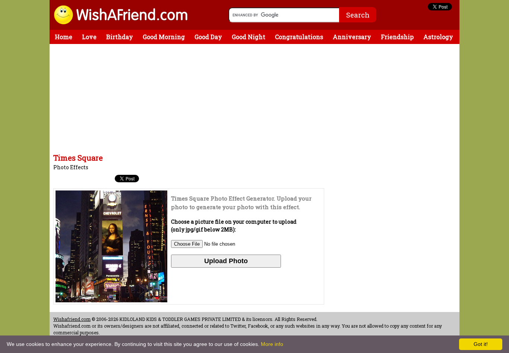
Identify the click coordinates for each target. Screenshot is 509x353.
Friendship (397, 37)
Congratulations (299, 37)
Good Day (208, 37)
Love (89, 37)
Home (63, 37)
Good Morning (164, 37)
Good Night (248, 37)
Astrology (438, 37)
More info (272, 344)
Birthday (119, 37)
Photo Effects (70, 167)
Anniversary (352, 37)
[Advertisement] (187, 100)
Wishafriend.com (72, 319)
